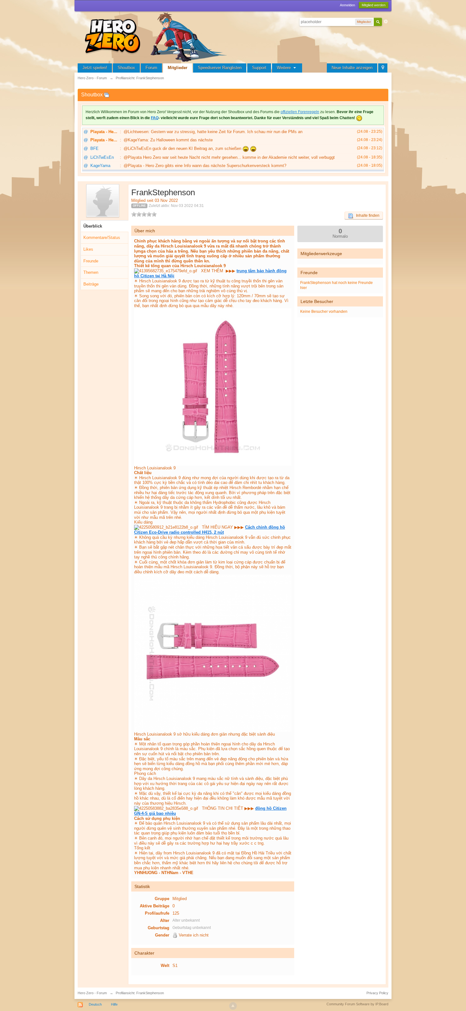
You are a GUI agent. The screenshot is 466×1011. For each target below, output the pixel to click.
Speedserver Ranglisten (220, 67)
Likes (88, 249)
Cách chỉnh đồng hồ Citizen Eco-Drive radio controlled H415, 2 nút (209, 530)
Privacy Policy (377, 993)
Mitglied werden (373, 5)
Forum (151, 67)
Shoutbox (126, 67)
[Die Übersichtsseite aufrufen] (157, 36)
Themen (90, 272)
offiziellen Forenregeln (300, 112)
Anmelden (347, 5)
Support (259, 67)
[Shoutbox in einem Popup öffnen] (106, 94)
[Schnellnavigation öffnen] (382, 68)
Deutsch (95, 1004)
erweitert (385, 21)
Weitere (284, 67)
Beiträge (91, 284)
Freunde (90, 261)
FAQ (155, 118)
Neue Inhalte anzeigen (352, 67)
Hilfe (114, 1004)
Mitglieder (177, 67)
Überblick (92, 226)
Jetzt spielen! (94, 67)
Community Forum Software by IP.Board (357, 1004)
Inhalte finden (366, 215)
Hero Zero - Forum (92, 993)
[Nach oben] (233, 1006)
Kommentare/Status (101, 237)
